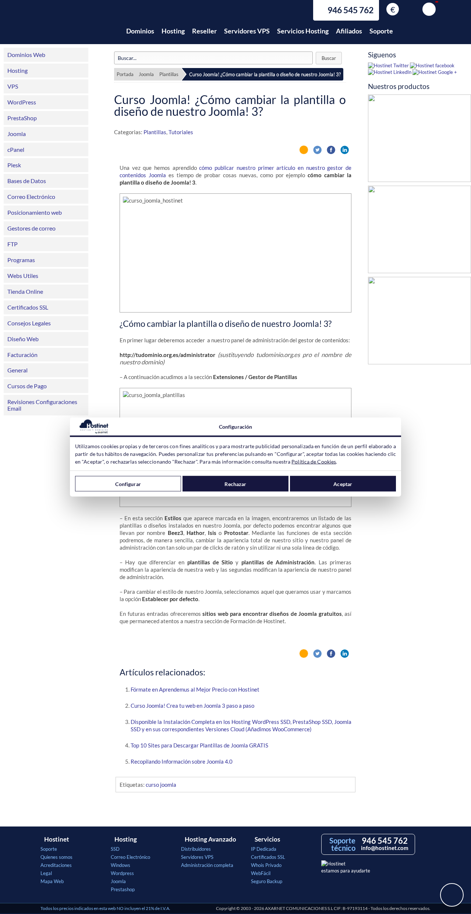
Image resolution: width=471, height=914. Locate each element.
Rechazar (235, 484)
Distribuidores (196, 849)
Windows (120, 865)
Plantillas (168, 74)
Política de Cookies (313, 461)
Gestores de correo (31, 228)
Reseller (204, 31)
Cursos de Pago (27, 385)
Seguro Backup (266, 881)
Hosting (173, 31)
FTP (12, 243)
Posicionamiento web (34, 212)
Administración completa (207, 865)
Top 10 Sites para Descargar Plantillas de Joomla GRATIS (199, 745)
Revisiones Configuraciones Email (42, 405)
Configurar (128, 484)
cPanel (15, 149)
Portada (125, 74)
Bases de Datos (26, 180)
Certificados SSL (27, 307)
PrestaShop (22, 117)
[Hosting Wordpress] (419, 322)
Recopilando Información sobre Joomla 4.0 (182, 761)
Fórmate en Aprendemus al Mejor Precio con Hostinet (195, 689)
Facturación (22, 354)
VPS (12, 86)
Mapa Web (52, 881)
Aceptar (342, 484)
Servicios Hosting (303, 31)
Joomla (16, 133)
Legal (46, 873)
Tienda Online (25, 291)
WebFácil (260, 873)
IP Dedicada (263, 849)
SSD (115, 849)
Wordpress (122, 873)
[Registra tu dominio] (419, 231)
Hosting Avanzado (210, 839)
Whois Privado (266, 865)
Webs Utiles (22, 275)
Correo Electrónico (31, 196)
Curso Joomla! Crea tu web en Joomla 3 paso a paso (192, 705)
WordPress (21, 102)
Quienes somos (56, 857)
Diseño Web (23, 338)
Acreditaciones (56, 865)
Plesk (14, 164)
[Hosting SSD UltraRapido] (419, 140)
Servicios (267, 839)
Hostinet (73, 27)
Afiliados (349, 31)
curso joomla (161, 784)
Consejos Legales (29, 322)
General (17, 370)
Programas (21, 259)
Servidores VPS (247, 31)
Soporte (381, 31)
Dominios (140, 31)
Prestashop (123, 889)
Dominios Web (26, 54)
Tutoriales (181, 132)
